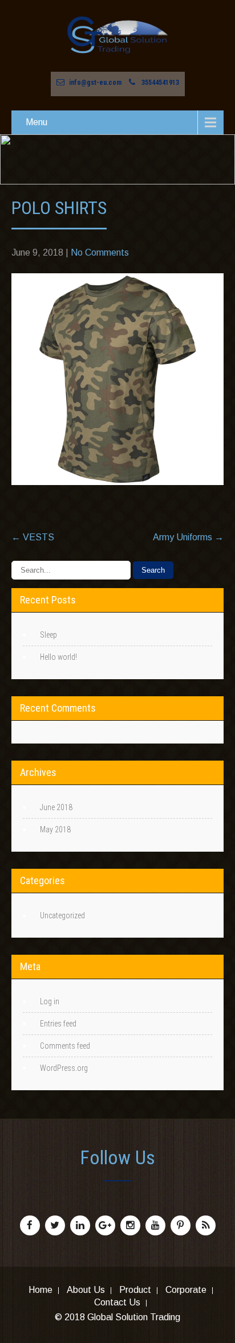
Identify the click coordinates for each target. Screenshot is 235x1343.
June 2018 (56, 807)
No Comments (100, 252)
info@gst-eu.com (95, 83)
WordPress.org (64, 1068)
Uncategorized (62, 915)
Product (135, 1290)
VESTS (32, 537)
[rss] (206, 1225)
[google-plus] (105, 1225)
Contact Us (117, 1303)
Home (40, 1290)
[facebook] (30, 1225)
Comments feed (65, 1045)
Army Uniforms (188, 537)
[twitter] (55, 1225)
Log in (49, 1001)
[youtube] (155, 1225)
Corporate (185, 1290)
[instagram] (130, 1225)
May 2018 (55, 829)
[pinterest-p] (181, 1225)
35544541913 (160, 83)
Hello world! (58, 657)
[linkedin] (80, 1225)
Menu (36, 122)
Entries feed (58, 1023)
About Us (86, 1290)
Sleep (48, 634)
